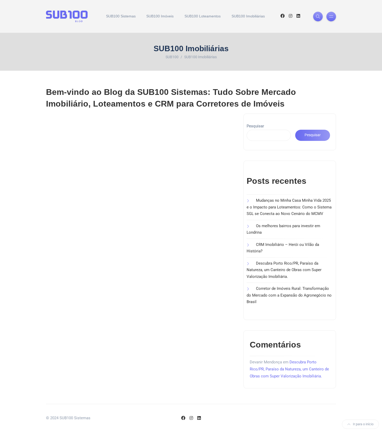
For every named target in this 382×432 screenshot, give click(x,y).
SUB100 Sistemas (121, 16)
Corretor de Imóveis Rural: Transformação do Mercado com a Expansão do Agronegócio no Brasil (289, 295)
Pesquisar (255, 126)
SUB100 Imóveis (160, 16)
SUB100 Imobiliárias (248, 16)
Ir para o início (363, 424)
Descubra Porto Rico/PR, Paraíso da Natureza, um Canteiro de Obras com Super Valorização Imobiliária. (284, 270)
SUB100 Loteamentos (203, 16)
